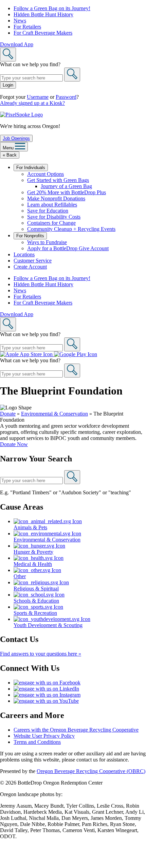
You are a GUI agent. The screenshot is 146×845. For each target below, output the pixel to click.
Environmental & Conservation (54, 414)
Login (8, 85)
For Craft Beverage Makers (43, 33)
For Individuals (30, 167)
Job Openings (16, 138)
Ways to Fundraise (47, 242)
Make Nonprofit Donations (56, 198)
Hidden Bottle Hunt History (43, 14)
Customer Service (33, 260)
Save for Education (47, 211)
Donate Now (14, 444)
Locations (24, 254)
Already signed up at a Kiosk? (32, 103)
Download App (16, 44)
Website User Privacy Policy (44, 736)
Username (38, 97)
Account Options (45, 174)
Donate (8, 414)
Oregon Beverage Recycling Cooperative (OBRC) (91, 771)
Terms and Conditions (37, 742)
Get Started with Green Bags (58, 180)
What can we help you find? (30, 64)
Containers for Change (51, 223)
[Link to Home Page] (21, 114)
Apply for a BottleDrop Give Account (68, 248)
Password (66, 97)
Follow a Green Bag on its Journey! (52, 8)
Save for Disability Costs (53, 217)
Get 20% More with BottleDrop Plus (66, 192)
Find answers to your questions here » (40, 654)
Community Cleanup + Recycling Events (71, 229)
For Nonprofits (30, 235)
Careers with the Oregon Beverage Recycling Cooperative (76, 730)
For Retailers (27, 27)
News (20, 20)
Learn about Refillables (52, 204)
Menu (9, 147)
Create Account (30, 267)
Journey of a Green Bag (66, 186)
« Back (10, 155)
